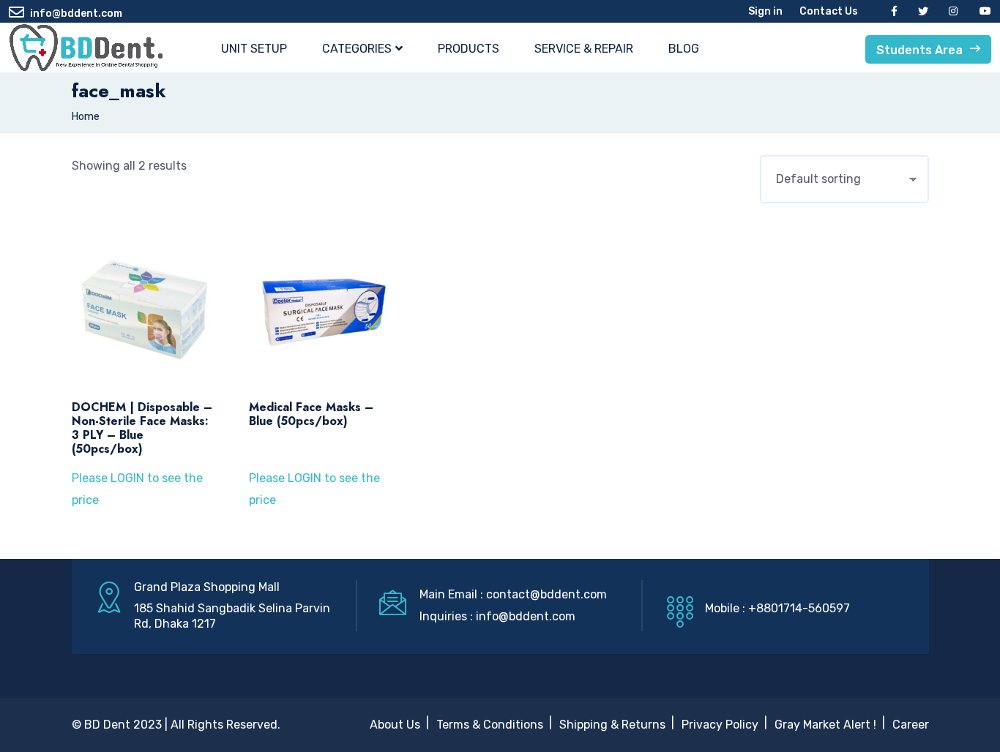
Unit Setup (254, 49)
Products (468, 49)
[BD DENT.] (86, 47)
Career (910, 725)
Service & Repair (583, 49)
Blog (683, 49)
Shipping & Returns (612, 725)
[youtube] (985, 11)
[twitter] (923, 11)
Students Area (919, 50)
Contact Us (828, 11)
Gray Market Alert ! (825, 725)
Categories (357, 49)
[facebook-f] (894, 11)
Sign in (765, 11)
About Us (395, 725)
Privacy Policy (720, 725)
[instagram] (954, 11)
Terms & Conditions (489, 725)
